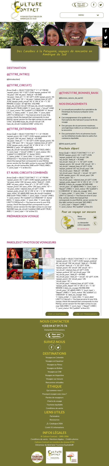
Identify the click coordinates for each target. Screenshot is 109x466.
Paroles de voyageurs (54, 397)
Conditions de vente (54, 408)
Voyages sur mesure (54, 379)
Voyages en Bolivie (54, 368)
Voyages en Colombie (55, 357)
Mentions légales (57, 439)
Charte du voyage (54, 401)
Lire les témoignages (86, 314)
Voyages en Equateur (54, 361)
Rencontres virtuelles (55, 382)
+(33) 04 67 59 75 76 (54, 325)
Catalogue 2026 (56, 423)
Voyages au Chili (54, 372)
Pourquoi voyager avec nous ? (54, 394)
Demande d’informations (54, 330)
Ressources (54, 420)
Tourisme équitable (55, 404)
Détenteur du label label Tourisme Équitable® (54, 445)
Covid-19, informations (54, 427)
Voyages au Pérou (54, 364)
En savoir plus (83, 229)
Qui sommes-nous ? (54, 390)
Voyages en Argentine (54, 375)
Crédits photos (72, 439)
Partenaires (54, 416)
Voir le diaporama (57, 314)
